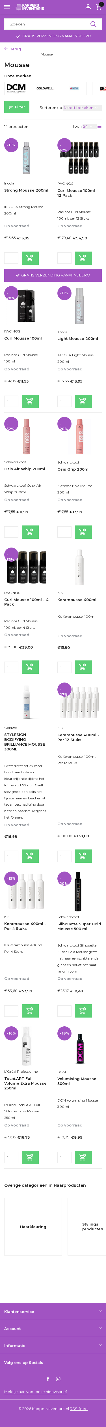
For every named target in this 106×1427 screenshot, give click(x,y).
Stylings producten (19, 54)
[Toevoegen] (30, 258)
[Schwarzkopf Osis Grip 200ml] (79, 437)
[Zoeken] (94, 24)
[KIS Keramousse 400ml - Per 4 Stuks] (26, 891)
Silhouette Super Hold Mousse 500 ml (79, 926)
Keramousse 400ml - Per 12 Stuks (78, 737)
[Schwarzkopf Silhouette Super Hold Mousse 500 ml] (79, 891)
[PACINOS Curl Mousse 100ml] (26, 306)
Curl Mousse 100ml (23, 338)
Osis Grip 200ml (73, 469)
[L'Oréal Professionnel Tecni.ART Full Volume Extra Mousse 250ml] (26, 1046)
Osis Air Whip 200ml (24, 469)
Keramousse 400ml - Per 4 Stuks (25, 926)
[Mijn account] (88, 7)
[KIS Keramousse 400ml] (79, 567)
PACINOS (65, 183)
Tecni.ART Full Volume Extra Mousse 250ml (25, 1083)
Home (29, 49)
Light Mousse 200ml (77, 338)
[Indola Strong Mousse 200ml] (26, 158)
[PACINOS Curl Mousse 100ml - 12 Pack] (79, 158)
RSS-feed (79, 1408)
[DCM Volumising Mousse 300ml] (79, 1046)
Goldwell (11, 728)
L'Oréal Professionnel (21, 1071)
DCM (61, 1072)
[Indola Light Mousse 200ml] (79, 306)
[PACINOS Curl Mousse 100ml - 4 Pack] (26, 567)
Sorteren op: (51, 107)
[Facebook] (48, 1379)
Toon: (78, 126)
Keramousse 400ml (76, 599)
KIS (59, 593)
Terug (15, 49)
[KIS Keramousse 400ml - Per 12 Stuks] (79, 702)
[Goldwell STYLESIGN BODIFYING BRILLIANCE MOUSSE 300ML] (26, 702)
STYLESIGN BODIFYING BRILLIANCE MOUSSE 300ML (24, 741)
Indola (9, 183)
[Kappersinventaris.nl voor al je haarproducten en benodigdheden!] (30, 7)
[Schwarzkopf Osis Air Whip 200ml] (26, 436)
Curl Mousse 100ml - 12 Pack (77, 193)
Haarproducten (51, 49)
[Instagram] (58, 1379)
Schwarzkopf (15, 462)
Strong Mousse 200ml (26, 190)
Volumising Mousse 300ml (76, 1081)
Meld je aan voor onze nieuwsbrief (35, 1391)
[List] (99, 126)
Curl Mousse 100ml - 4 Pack (26, 602)
